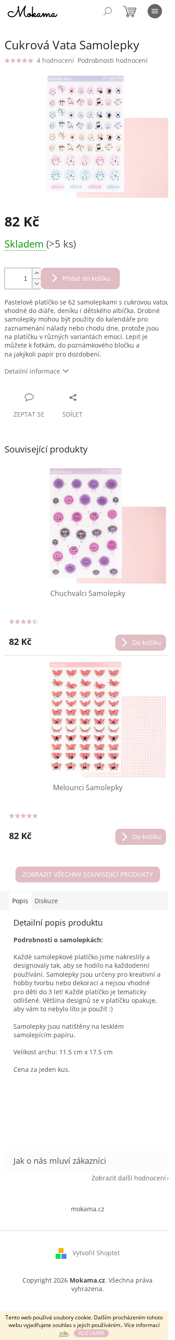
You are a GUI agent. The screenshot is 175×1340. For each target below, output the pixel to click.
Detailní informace (32, 371)
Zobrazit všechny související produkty (87, 874)
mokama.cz (88, 1209)
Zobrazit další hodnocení (129, 1178)
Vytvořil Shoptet (96, 1253)
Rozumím (91, 1333)
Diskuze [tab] (46, 900)
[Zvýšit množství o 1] (36, 273)
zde (63, 1333)
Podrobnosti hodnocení (113, 60)
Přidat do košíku (86, 278)
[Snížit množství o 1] (36, 283)
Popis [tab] (20, 900)
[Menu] (155, 11)
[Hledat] (108, 11)
